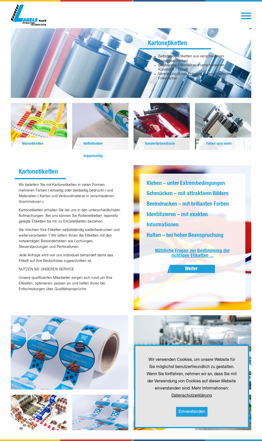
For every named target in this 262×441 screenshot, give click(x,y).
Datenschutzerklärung (191, 396)
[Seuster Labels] (29, 14)
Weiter (191, 268)
